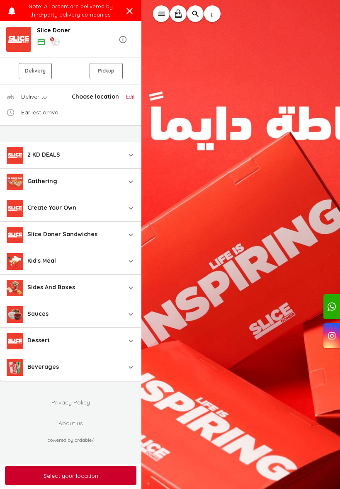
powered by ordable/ (70, 440)
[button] (71, 39)
